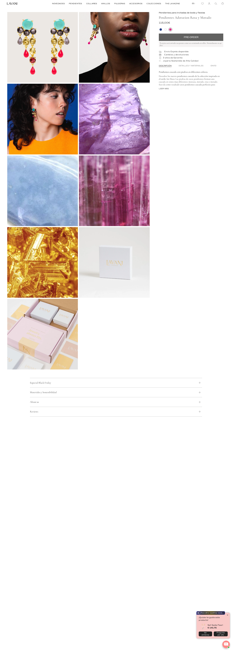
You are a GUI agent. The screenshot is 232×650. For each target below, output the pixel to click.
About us (34, 401)
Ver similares (205, 634)
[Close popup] (227, 615)
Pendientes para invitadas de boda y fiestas (182, 13)
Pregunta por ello (221, 634)
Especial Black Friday (40, 382)
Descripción (165, 66)
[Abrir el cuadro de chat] (226, 644)
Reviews (34, 411)
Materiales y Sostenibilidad (43, 392)
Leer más (164, 89)
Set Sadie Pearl (215, 625)
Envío (213, 66)
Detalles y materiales (191, 66)
